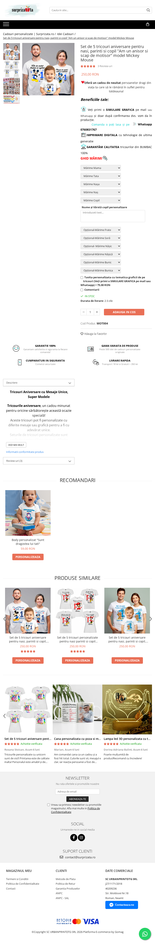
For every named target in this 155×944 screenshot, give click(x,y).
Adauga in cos (124, 312)
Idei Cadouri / (66, 34)
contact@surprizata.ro (79, 857)
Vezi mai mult (16, 444)
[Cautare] (148, 10)
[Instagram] (81, 837)
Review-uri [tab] (14, 461)
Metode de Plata (65, 879)
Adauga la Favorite (95, 334)
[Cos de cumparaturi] (147, 24)
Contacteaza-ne (124, 904)
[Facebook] (73, 837)
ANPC (59, 893)
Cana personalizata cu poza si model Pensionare (87, 739)
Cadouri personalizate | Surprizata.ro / (30, 34)
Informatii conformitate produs (25, 452)
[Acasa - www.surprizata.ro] (23, 10)
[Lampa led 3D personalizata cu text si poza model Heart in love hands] (127, 709)
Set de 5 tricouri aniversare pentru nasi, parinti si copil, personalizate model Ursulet (127, 639)
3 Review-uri (105, 66)
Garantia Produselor (68, 888)
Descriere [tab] (11, 382)
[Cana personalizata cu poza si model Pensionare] (77, 709)
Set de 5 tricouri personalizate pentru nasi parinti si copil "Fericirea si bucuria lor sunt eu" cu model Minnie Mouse (77, 639)
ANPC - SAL (62, 898)
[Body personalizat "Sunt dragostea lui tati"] (28, 513)
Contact (11, 888)
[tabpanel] (48, 69)
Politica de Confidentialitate (22, 883)
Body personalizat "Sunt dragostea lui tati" (28, 542)
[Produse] (6, 25)
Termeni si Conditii (17, 879)
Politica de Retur (65, 883)
